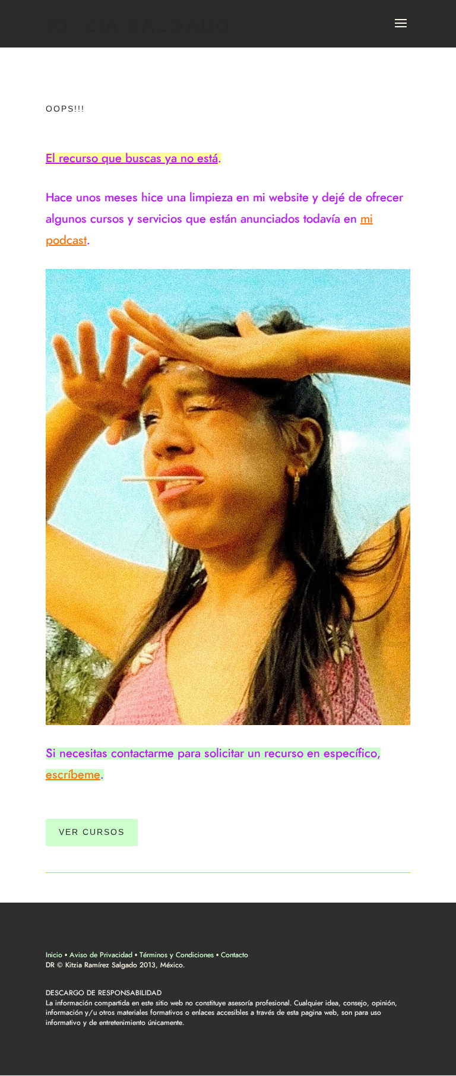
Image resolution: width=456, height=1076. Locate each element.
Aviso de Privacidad (100, 954)
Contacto (234, 954)
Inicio (54, 954)
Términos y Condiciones (177, 954)
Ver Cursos (92, 832)
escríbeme (73, 775)
